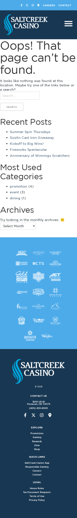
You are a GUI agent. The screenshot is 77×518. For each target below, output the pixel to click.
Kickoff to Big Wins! (27, 143)
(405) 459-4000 (38, 408)
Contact (64, 5)
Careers (49, 5)
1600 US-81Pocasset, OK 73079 (38, 402)
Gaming (37, 437)
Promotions (37, 433)
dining (15, 198)
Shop (37, 449)
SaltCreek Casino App (37, 463)
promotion (18, 186)
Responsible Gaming (36, 467)
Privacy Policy (37, 500)
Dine (37, 445)
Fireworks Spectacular (28, 149)
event (14, 192)
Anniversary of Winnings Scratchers (40, 155)
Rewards (37, 441)
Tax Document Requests (37, 492)
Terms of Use (37, 496)
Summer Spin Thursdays (30, 132)
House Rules (37, 488)
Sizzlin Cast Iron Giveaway (32, 137)
